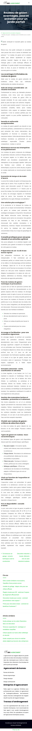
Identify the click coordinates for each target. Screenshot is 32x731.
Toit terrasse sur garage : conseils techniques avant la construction (8, 557)
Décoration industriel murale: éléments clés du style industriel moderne (23, 557)
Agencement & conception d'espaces (11, 33)
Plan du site (16, 729)
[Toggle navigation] (29, 2)
